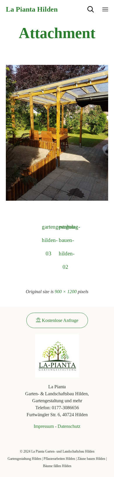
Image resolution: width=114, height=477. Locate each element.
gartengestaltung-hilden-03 (48, 229)
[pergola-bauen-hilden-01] (57, 199)
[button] (57, 320)
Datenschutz (69, 426)
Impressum (44, 426)
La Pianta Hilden (32, 9)
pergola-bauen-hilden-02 (65, 229)
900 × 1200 (66, 291)
